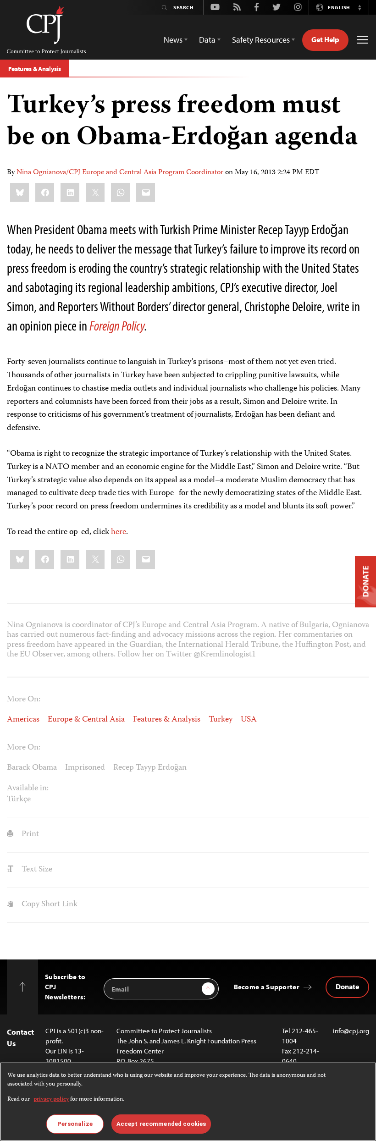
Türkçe (19, 799)
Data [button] (207, 39)
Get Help (325, 39)
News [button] (173, 39)
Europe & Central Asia (86, 720)
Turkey (220, 720)
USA (249, 720)
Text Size (36, 869)
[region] (188, 1101)
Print (29, 834)
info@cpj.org (351, 1030)
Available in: (28, 788)
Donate (347, 986)
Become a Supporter (266, 986)
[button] (359, 7)
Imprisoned (85, 768)
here (118, 532)
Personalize (75, 1123)
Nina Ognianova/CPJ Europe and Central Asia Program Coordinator (120, 173)
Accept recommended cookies (161, 1123)
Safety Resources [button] (261, 39)
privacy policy (51, 1099)
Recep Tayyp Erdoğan (150, 768)
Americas (23, 720)
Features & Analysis (34, 69)
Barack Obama (32, 768)
